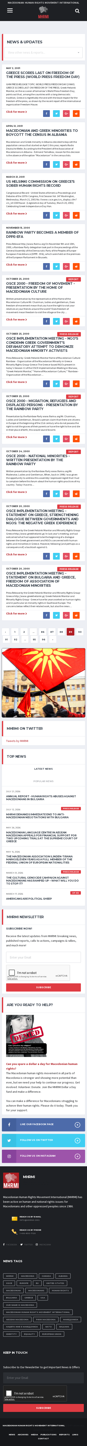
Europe (24, 1283)
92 (15, 639)
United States (55, 1283)
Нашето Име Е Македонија (22, 1327)
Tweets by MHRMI (17, 741)
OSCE (9, 1283)
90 (80, 631)
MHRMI (10, 1276)
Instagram (45, 1244)
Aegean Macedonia (17, 1319)
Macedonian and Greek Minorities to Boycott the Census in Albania (42, 133)
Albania (63, 1276)
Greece (28, 1297)
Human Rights (60, 1290)
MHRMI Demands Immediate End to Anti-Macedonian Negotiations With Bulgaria (37, 816)
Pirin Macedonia (46, 1319)
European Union (51, 1334)
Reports (64, 1434)
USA (43, 1297)
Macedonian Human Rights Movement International (38, 1312)
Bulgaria (11, 1297)
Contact (43, 1438)
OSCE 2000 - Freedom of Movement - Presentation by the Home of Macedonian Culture (40, 288)
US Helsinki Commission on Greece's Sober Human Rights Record (40, 184)
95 (34, 639)
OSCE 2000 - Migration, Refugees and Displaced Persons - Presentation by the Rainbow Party (42, 405)
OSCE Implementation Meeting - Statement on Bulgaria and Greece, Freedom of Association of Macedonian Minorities (40, 579)
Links (75, 1434)
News (12, 1434)
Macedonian (13, 1290)
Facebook (11, 1244)
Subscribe (43, 987)
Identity (11, 1334)
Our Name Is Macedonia (20, 1305)
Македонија (70, 1319)
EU (37, 1283)
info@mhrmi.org (30, 1220)
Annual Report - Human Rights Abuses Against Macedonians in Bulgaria (41, 798)
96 (43, 639)
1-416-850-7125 (28, 1233)
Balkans (64, 1327)
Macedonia (27, 1276)
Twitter (28, 1244)
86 (42, 631)
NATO (48, 1327)
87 (52, 631)
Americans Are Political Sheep (29, 898)
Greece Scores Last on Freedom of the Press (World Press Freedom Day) (42, 75)
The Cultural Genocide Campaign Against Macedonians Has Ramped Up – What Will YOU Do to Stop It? (42, 880)
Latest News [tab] (43, 768)
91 (6, 639)
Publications (49, 1434)
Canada (46, 1276)
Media (34, 1434)
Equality (29, 1334)
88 (61, 631)
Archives (23, 1434)
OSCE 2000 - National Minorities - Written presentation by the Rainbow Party (38, 460)
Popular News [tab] (43, 781)
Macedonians (36, 1290)
